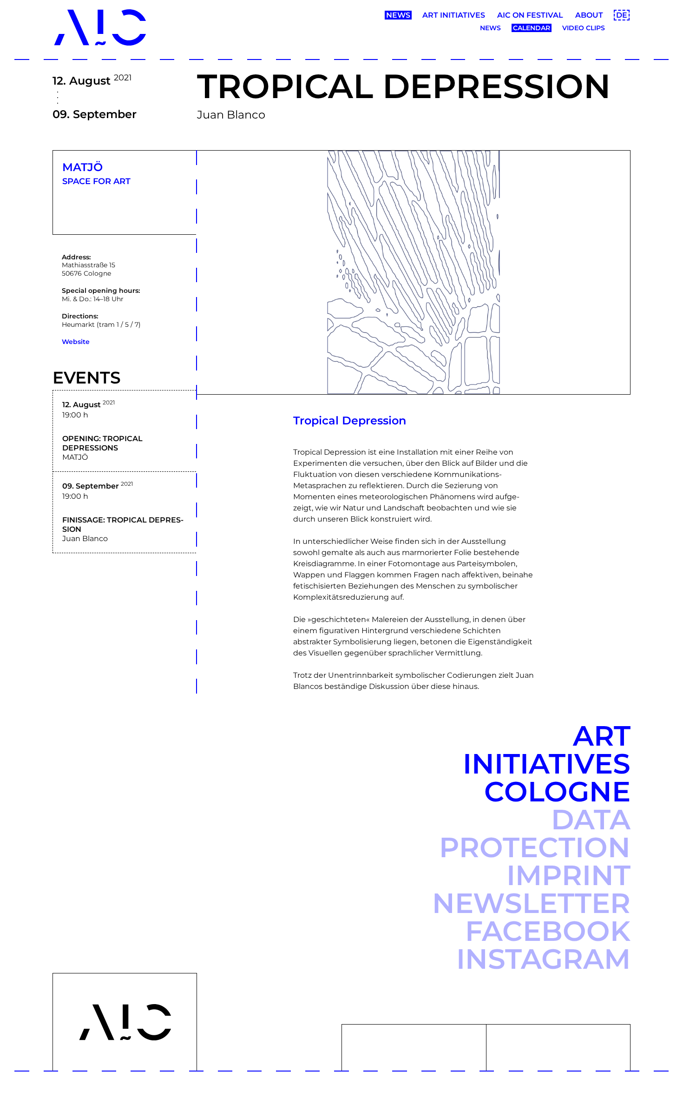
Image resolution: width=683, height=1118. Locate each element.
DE (621, 15)
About (589, 15)
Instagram (543, 959)
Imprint (568, 875)
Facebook (547, 931)
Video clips (583, 28)
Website (76, 341)
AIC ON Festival (530, 15)
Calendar (531, 28)
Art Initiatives (453, 15)
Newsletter (531, 903)
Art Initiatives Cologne (546, 763)
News (398, 15)
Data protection (534, 833)
